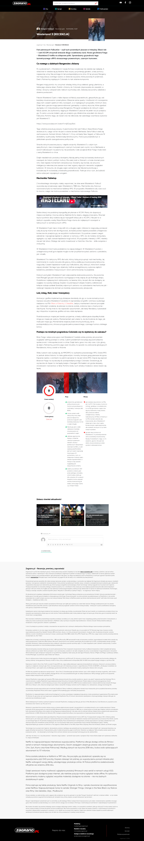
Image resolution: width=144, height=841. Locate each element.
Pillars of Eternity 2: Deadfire (62, 303)
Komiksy (73, 9)
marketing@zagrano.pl (81, 826)
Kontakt (127, 831)
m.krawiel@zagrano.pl (80, 831)
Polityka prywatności (123, 834)
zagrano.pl (39, 45)
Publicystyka (104, 9)
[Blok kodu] (65, 545)
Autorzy (127, 827)
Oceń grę (49, 419)
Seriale (88, 9)
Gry (47, 9)
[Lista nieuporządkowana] (60, 545)
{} (69, 544)
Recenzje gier (50, 45)
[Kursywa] (51, 545)
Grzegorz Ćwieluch (47, 29)
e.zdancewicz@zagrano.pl (82, 836)
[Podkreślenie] (53, 545)
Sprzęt (59, 9)
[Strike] (55, 545)
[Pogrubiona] (48, 545)
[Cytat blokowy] (62, 545)
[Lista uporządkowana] (58, 545)
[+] (71, 544)
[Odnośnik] (67, 545)
